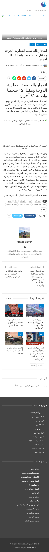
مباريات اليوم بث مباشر (30, 473)
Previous (5, 27)
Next (43, 27)
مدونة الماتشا (34, 517)
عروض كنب (40, 421)
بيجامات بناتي (34, 497)
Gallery (40, 44)
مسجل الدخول (30, 386)
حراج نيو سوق (39, 432)
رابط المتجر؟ (34, 485)
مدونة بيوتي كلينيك (32, 521)
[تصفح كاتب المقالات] (24, 232)
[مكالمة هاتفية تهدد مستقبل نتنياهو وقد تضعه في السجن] (14, 310)
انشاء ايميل (40, 425)
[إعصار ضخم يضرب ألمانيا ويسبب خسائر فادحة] (14, 338)
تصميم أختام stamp (37, 412)
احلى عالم (23, 201)
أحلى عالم (38, 201)
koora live (35, 469)
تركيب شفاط (39, 444)
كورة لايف (35, 493)
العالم (32, 44)
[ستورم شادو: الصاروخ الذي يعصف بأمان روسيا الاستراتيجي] (35, 310)
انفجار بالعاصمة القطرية (39, 204)
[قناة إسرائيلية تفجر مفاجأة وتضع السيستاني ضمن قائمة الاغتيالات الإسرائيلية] (35, 338)
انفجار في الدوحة (24, 204)
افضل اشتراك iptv (32, 489)
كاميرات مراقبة (38, 436)
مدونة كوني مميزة (32, 509)
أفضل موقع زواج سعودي (30, 481)
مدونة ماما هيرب (33, 513)
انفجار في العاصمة (11, 204)
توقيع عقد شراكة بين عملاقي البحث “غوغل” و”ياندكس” (13, 274)
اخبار (16, 201)
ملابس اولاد (34, 501)
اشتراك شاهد (39, 452)
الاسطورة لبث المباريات (30, 477)
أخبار (30, 201)
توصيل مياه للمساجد (36, 440)
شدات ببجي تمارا (38, 417)
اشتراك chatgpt (38, 448)
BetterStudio (31, 548)
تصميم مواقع (39, 428)
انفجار (9, 201)
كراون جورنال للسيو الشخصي (28, 505)
